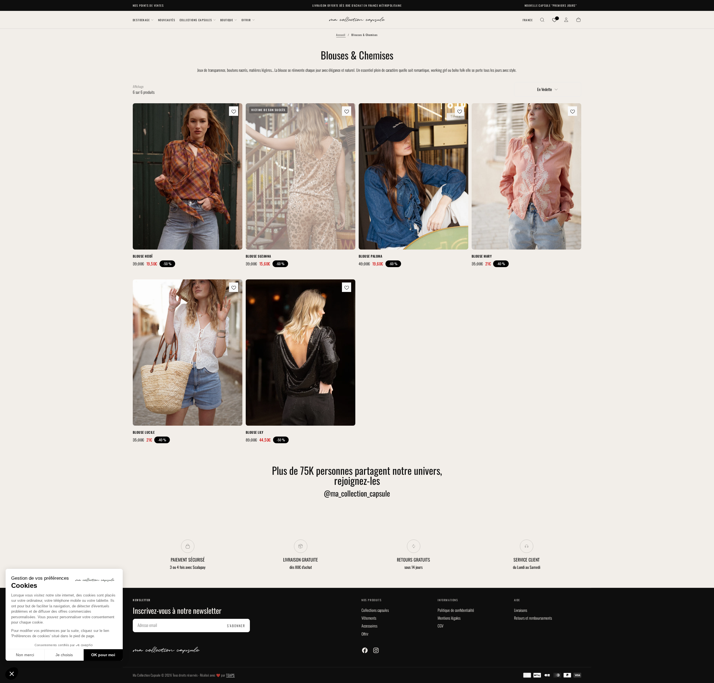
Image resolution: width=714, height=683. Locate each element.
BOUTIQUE (226, 20)
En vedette (544, 89)
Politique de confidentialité (456, 610)
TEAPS (230, 675)
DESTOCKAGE (141, 20)
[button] (528, 20)
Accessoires (369, 626)
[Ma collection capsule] (166, 650)
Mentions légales (449, 618)
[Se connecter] (566, 20)
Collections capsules (375, 610)
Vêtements (368, 618)
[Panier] (578, 20)
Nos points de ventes (148, 5)
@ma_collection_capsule (357, 493)
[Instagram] (376, 650)
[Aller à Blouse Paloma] (413, 176)
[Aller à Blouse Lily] (300, 352)
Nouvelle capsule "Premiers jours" (551, 5)
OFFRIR (246, 20)
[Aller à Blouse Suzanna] (300, 176)
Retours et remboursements (533, 618)
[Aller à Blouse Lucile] (187, 352)
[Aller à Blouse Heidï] (187, 176)
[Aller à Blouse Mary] (526, 176)
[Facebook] (364, 650)
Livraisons (520, 610)
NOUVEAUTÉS (166, 20)
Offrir (364, 634)
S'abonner (236, 625)
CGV (440, 626)
